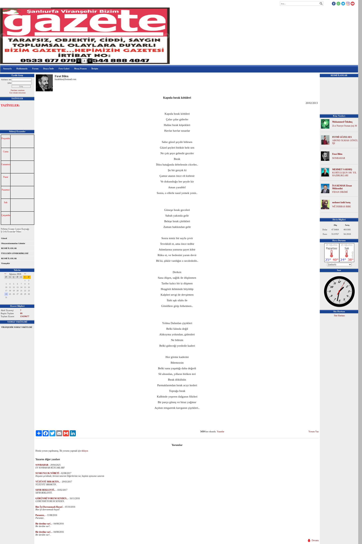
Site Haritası (339, 315)
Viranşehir (5, 263)
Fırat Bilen (337, 154)
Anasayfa (7, 68)
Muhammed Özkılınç (342, 122)
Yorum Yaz (313, 431)
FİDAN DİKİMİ (340, 192)
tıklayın (84, 450)
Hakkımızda (22, 68)
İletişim (94, 68)
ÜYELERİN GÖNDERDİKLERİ (14, 253)
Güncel (4, 238)
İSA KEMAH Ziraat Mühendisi (342, 187)
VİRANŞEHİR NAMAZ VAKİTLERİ (16, 327)
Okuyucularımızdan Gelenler (13, 243)
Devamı (315, 540)
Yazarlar (220, 431)
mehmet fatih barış (341, 202)
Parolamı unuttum (18, 90)
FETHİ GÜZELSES (342, 137)
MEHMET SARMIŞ (342, 169)
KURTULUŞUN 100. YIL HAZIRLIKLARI (344, 174)
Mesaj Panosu (80, 68)
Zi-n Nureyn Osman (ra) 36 (344, 125)
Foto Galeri (64, 68)
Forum (35, 68)
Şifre (9, 83)
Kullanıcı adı (6, 80)
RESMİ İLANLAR (9, 248)
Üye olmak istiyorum (17, 93)
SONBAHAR (338, 158)
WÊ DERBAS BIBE (341, 206)
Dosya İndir (48, 68)
